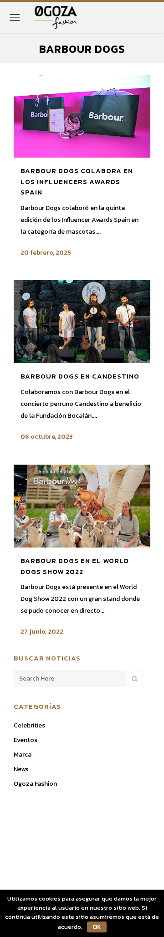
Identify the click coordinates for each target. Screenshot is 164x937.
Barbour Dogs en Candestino (79, 376)
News (21, 769)
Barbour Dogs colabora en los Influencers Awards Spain (76, 181)
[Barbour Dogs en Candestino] (82, 321)
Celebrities (29, 725)
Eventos (25, 740)
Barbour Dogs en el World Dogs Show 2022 (74, 566)
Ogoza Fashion (35, 784)
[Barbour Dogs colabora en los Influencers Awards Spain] (82, 116)
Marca (22, 754)
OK (97, 927)
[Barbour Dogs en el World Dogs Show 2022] (82, 506)
